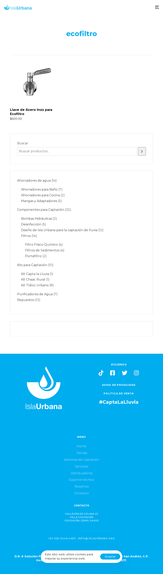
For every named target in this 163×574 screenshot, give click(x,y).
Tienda (81, 453)
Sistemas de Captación (81, 460)
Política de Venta (119, 393)
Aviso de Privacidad (119, 384)
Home (81, 446)
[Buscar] (142, 151)
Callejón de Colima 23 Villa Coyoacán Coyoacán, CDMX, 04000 (81, 517)
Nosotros (82, 486)
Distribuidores (82, 473)
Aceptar (110, 556)
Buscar (22, 143)
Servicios (81, 466)
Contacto (81, 493)
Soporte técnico (81, 480)
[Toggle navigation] (133, 7)
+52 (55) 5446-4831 (62, 538)
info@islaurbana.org (96, 538)
